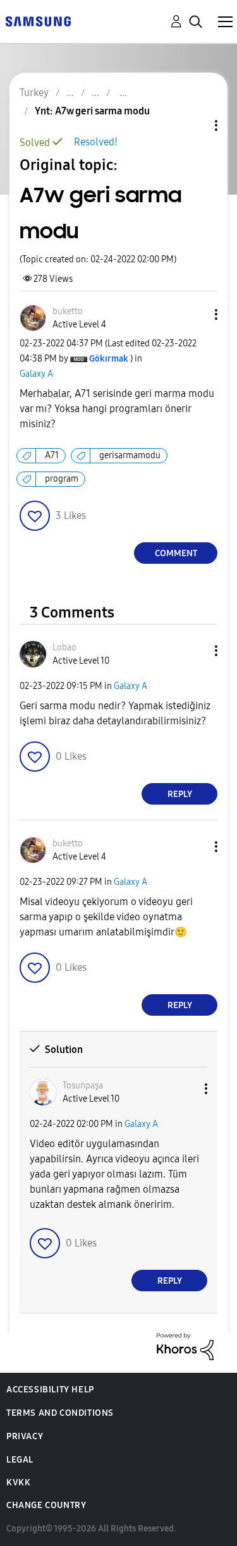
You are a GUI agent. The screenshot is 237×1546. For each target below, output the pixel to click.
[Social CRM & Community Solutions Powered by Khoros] (185, 1346)
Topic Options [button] (194, 125)
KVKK (18, 1482)
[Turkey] (38, 21)
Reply (179, 794)
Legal (19, 1459)
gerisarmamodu (130, 455)
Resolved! (96, 142)
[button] (195, 314)
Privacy (24, 1436)
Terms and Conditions (60, 1413)
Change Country (46, 1505)
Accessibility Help (50, 1389)
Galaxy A (36, 373)
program (61, 478)
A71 (52, 455)
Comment (176, 553)
